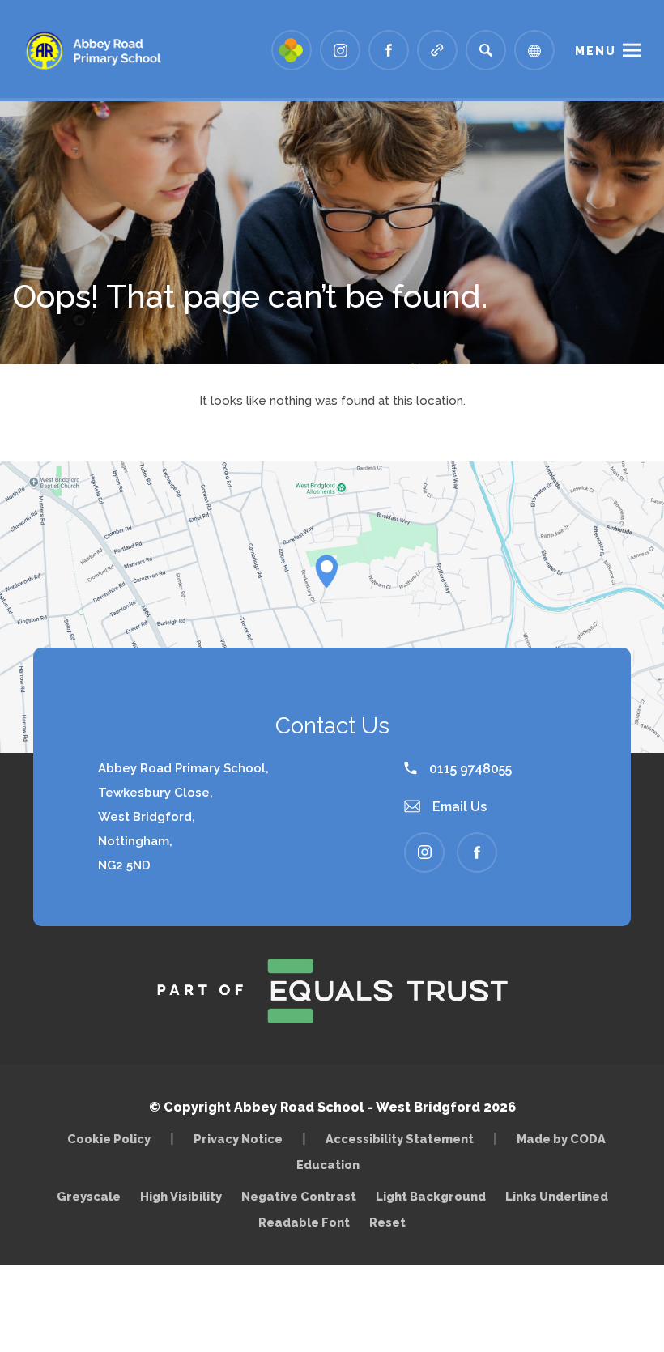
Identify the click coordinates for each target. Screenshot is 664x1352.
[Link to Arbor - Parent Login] (291, 50)
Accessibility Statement (400, 1139)
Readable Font (304, 1222)
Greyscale (89, 1196)
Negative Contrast (298, 1196)
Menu (595, 51)
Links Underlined (556, 1196)
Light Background (431, 1196)
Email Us (458, 806)
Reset (387, 1222)
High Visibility (181, 1196)
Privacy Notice (238, 1139)
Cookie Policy (109, 1139)
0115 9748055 (469, 768)
